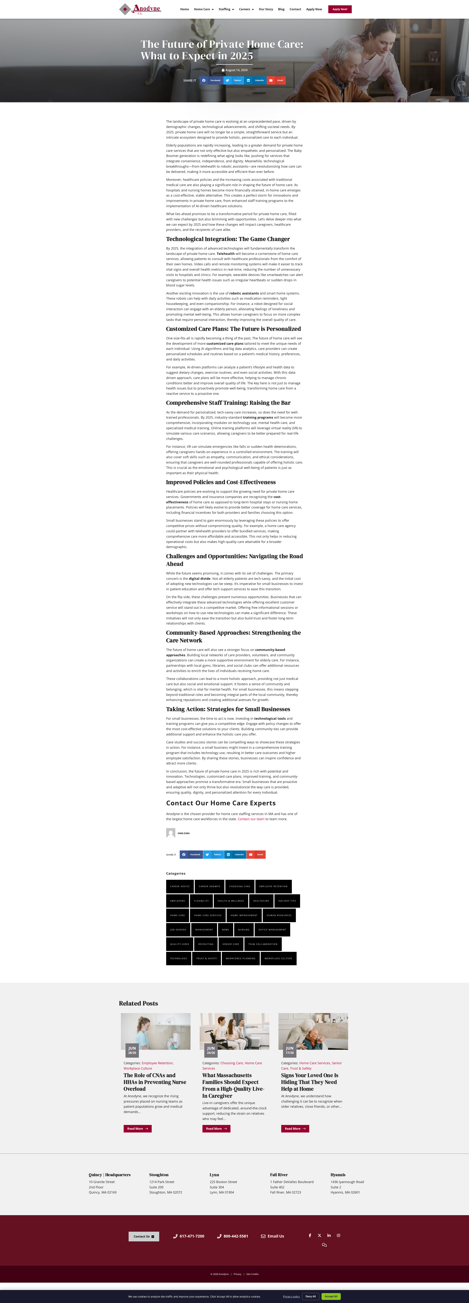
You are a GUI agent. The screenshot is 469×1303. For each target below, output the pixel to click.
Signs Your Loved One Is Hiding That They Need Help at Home (310, 1082)
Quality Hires (179, 944)
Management (204, 929)
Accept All (331, 1296)
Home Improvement (244, 915)
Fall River (279, 1175)
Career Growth (209, 886)
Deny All (311, 1296)
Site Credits (252, 1274)
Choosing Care (239, 886)
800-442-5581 (236, 1236)
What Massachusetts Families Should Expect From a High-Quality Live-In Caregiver (233, 1085)
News (225, 929)
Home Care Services (208, 915)
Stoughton (159, 1175)
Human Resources (279, 915)
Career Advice (180, 886)
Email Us (276, 1236)
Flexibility (201, 900)
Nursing (244, 929)
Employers (177, 900)
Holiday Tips (287, 900)
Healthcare (261, 900)
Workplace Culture (278, 958)
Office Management (272, 929)
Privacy (237, 1274)
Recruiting (206, 944)
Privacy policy (291, 1296)
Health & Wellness (231, 900)
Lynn (214, 1175)
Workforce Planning (241, 958)
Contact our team (251, 819)
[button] (211, 80)
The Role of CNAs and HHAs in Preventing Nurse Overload (155, 1082)
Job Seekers (178, 929)
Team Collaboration (263, 944)
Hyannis (338, 1175)
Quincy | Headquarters (110, 1175)
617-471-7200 (192, 1236)
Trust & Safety (206, 958)
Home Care (177, 915)
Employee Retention (273, 886)
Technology (178, 958)
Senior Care (231, 944)
